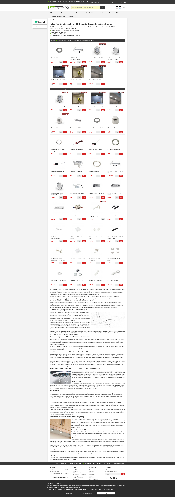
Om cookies (92, 477)
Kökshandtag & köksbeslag (79, 474)
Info (61, 62)
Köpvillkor (75, 471)
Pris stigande (75, 40)
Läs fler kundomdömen (40, 26)
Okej (106, 493)
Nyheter (71, 1)
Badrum (110, 12)
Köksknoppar (76, 476)
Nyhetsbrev (91, 474)
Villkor (87, 1)
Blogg (90, 476)
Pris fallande (83, 40)
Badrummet (74, 371)
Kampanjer (71, 16)
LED (117, 12)
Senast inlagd (91, 40)
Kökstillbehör (89, 12)
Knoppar (63, 12)
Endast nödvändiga (87, 493)
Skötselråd (91, 471)
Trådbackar (76, 479)
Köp (65, 62)
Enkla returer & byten (78, 472)
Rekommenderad (62, 40)
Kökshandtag (53, 12)
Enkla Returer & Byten (79, 1)
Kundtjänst (65, 1)
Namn (69, 40)
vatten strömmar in (62, 386)
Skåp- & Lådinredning (76, 12)
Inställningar (69, 493)
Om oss (90, 469)
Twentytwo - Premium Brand (57, 16)
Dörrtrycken (101, 12)
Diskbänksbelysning (78, 477)
